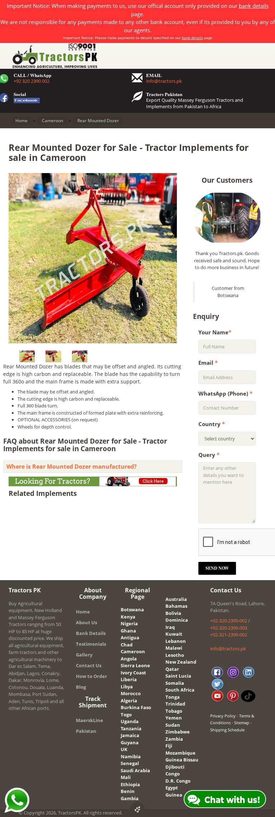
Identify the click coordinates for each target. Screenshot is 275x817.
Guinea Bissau (181, 759)
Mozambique (180, 753)
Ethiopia (130, 784)
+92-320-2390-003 (228, 628)
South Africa (179, 690)
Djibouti (174, 767)
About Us (86, 622)
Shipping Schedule (227, 729)
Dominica (176, 620)
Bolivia (173, 613)
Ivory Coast (133, 672)
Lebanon (175, 641)
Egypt (171, 787)
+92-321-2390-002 (228, 634)
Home (83, 611)
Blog (81, 687)
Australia (176, 599)
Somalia (174, 683)
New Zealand (180, 662)
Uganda (130, 721)
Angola (129, 658)
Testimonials (91, 644)
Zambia (174, 739)
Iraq (170, 627)
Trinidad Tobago (175, 707)
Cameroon (133, 651)
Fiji (168, 745)
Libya (127, 686)
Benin (128, 791)
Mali (126, 777)
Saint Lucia (178, 676)
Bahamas (176, 606)
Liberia (129, 679)
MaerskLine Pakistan (89, 725)
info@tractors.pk (164, 81)
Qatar (172, 669)
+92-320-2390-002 (228, 620)
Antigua (130, 637)
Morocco (131, 693)
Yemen (173, 718)
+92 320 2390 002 (31, 81)
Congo (172, 773)
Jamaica (130, 735)
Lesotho (174, 655)
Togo (126, 714)
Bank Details (91, 633)
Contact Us (88, 665)
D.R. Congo (177, 781)
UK (124, 749)
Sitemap (241, 722)
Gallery (84, 654)
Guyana (130, 742)
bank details (254, 5)
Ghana (128, 630)
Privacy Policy (223, 715)
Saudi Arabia (135, 770)
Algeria (129, 700)
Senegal (130, 763)
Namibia (131, 756)
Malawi (173, 648)
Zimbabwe (177, 731)
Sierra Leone (135, 665)
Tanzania (131, 728)
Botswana (132, 609)
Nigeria (129, 623)
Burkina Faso (136, 707)
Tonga (172, 697)
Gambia (130, 798)
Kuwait (173, 634)
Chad (126, 644)
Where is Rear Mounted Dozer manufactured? (71, 466)
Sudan (172, 725)
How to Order (91, 676)
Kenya (128, 616)
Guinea (173, 795)
